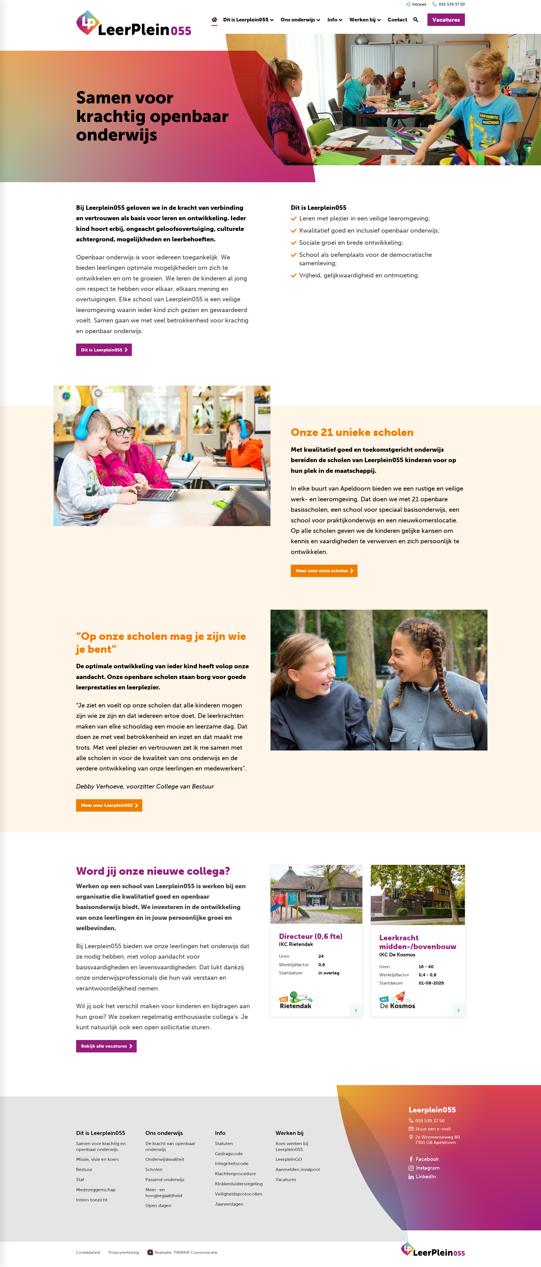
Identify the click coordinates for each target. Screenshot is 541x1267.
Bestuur (84, 1169)
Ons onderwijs (164, 1133)
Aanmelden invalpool (298, 1169)
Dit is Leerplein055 (100, 1133)
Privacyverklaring (123, 1252)
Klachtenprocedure (235, 1173)
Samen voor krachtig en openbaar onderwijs (101, 1146)
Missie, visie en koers (97, 1159)
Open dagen (158, 1205)
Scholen (154, 1169)
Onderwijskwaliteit (164, 1159)
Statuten (224, 1143)
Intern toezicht (92, 1200)
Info (220, 1133)
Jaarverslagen (229, 1204)
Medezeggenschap (96, 1189)
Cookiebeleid (88, 1252)
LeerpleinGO (289, 1159)
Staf (80, 1179)
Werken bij (289, 1133)
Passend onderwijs (164, 1179)
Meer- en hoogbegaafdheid (163, 1192)
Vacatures (286, 1179)
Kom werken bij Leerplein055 (292, 1146)
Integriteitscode (232, 1163)
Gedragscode (229, 1153)
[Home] (133, 22)
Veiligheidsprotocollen (238, 1194)
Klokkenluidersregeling (239, 1183)
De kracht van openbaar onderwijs (170, 1146)
